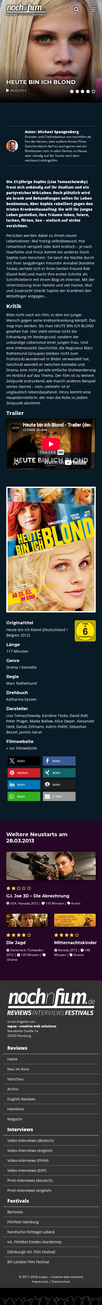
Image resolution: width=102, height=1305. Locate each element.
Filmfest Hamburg (23, 1221)
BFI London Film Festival (28, 1261)
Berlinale (15, 1211)
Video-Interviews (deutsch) (30, 1140)
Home (12, 1059)
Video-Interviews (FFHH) (27, 1160)
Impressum (40, 1281)
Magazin (14, 1118)
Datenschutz (61, 1281)
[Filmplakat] (51, 553)
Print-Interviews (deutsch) (29, 1180)
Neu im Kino (18, 1069)
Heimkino (15, 1108)
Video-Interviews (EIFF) (26, 1170)
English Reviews (21, 1098)
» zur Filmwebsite (21, 748)
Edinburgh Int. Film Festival (31, 1251)
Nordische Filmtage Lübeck (31, 1231)
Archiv (12, 1088)
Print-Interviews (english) (29, 1190)
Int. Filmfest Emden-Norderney (34, 1241)
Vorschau (15, 1079)
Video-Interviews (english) (29, 1150)
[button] (24, 761)
